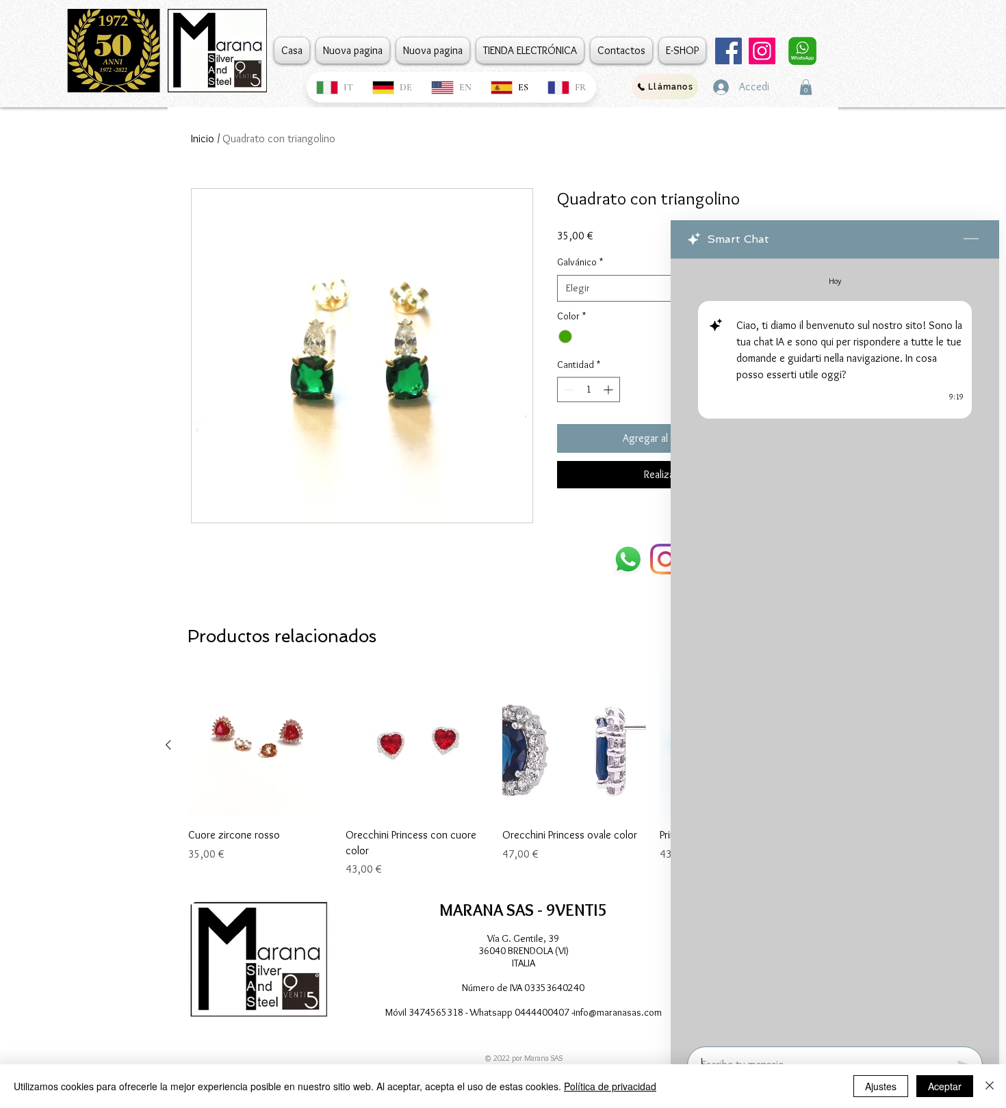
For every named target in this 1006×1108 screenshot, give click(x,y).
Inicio (202, 138)
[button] (805, 87)
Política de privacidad (610, 1086)
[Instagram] (762, 51)
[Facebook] (728, 51)
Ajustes (881, 1086)
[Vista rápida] (260, 745)
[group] (495, 775)
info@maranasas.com (617, 1012)
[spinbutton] (588, 389)
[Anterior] (168, 745)
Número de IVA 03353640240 (523, 987)
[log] (835, 648)
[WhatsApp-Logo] (627, 559)
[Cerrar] (989, 1086)
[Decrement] (567, 389)
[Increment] (609, 389)
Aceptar (945, 1086)
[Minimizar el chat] (971, 239)
